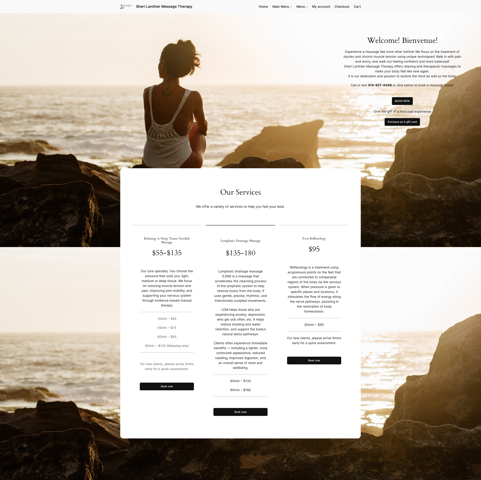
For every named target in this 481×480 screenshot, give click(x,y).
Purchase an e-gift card (402, 121)
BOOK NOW (402, 100)
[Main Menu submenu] (291, 7)
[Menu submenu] (307, 7)
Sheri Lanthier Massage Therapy (164, 6)
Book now (167, 386)
